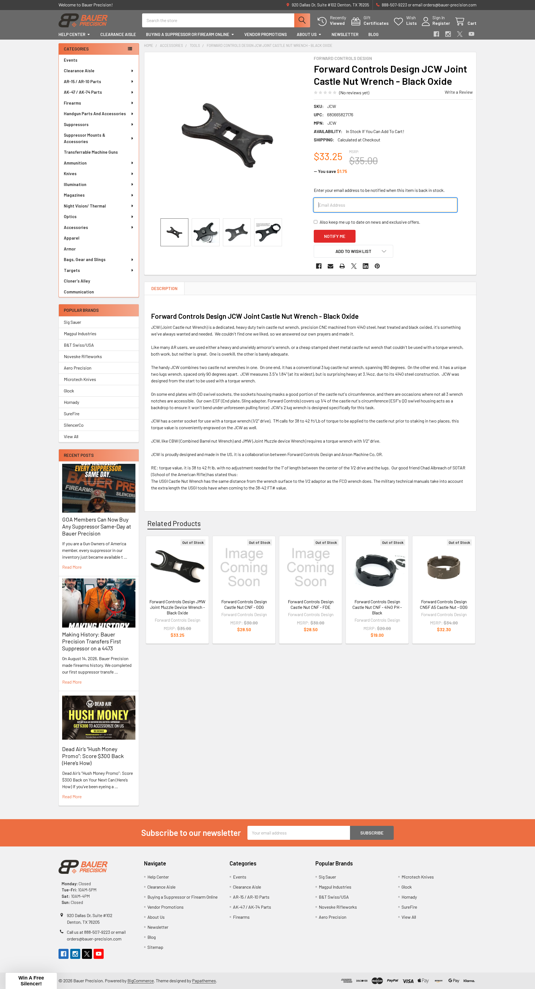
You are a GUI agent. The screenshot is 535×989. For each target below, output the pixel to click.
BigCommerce (140, 980)
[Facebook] (436, 34)
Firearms (72, 102)
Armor (70, 248)
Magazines (74, 194)
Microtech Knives (80, 379)
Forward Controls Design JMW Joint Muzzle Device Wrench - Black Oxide (177, 607)
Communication (79, 291)
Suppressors (76, 124)
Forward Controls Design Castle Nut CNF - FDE (311, 604)
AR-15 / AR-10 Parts (82, 81)
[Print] (342, 266)
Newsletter (345, 34)
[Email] (330, 266)
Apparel (71, 237)
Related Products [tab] (174, 523)
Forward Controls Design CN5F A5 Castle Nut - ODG (444, 604)
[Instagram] (448, 34)
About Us (307, 34)
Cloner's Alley (77, 280)
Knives (70, 173)
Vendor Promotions (265, 34)
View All (71, 436)
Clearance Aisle (118, 34)
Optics (70, 216)
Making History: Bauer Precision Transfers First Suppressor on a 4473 (91, 641)
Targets (72, 270)
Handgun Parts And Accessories (95, 113)
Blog (373, 34)
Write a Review (459, 92)
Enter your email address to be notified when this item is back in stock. (379, 190)
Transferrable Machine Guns (91, 152)
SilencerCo (74, 425)
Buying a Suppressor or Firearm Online (187, 34)
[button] (353, 251)
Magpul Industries (80, 333)
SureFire (71, 413)
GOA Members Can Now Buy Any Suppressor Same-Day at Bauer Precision (96, 526)
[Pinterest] (377, 266)
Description (164, 288)
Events (70, 59)
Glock (69, 390)
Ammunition (75, 162)
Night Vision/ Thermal (85, 205)
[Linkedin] (366, 266)
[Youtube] (471, 34)
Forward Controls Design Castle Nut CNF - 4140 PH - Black (377, 607)
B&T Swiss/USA (79, 345)
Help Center (72, 34)
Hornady (71, 402)
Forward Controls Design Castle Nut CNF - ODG (244, 604)
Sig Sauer (72, 322)
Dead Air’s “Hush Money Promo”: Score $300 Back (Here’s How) (93, 756)
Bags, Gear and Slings (85, 259)
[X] (460, 34)
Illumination (75, 184)
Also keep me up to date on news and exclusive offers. (370, 222)
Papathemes (204, 980)
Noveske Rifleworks (83, 356)
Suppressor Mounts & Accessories (84, 138)
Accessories (76, 227)
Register (441, 23)
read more (72, 567)
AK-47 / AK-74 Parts (83, 92)
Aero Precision (77, 367)
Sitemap (155, 947)
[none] (227, 135)
